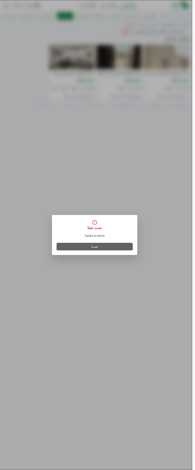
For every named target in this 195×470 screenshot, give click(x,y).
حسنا (94, 246)
